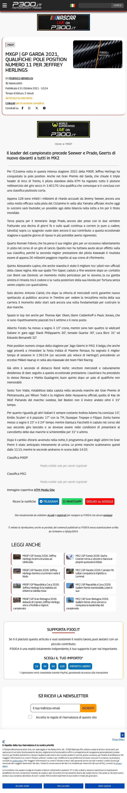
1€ (36, 666)
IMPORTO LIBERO (80, 666)
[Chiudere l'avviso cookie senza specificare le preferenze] (123, 735)
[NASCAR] (63, 29)
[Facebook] (22, 108)
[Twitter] (37, 108)
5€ (53, 666)
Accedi (50, 515)
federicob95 (15, 83)
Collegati (10, 103)
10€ (62, 666)
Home (58, 143)
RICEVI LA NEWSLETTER (65, 695)
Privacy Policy (118, 739)
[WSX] (63, 136)
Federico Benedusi (21, 78)
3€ (45, 666)
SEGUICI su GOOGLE (99, 501)
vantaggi (107, 515)
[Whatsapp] (29, 108)
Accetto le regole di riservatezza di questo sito (66, 717)
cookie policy (17, 760)
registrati (61, 515)
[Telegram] (44, 108)
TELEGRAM (50, 501)
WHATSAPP (73, 501)
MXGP (10, 44)
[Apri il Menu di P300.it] (4, 5)
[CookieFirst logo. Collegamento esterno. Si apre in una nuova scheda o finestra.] (3, 741)
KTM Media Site (44, 490)
